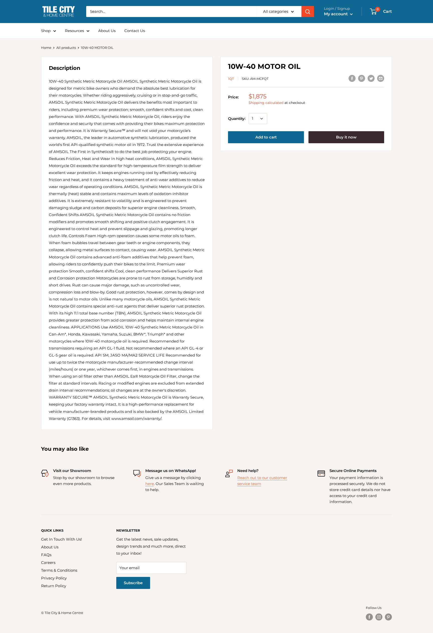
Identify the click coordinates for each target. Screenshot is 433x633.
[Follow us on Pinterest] (388, 616)
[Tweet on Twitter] (371, 78)
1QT (231, 79)
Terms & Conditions (59, 570)
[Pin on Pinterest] (361, 78)
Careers (48, 562)
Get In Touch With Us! (61, 539)
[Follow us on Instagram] (378, 616)
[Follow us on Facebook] (369, 616)
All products (66, 48)
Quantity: (237, 118)
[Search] (307, 11)
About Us (107, 30)
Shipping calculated (266, 103)
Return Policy (53, 585)
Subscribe (133, 582)
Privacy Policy (54, 578)
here (149, 483)
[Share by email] (380, 78)
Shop (46, 30)
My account (336, 14)
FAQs (46, 554)
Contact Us (134, 30)
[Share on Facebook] (352, 78)
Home (46, 48)
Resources (74, 30)
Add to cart (266, 137)
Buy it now (346, 137)
